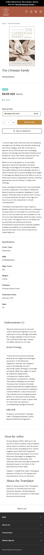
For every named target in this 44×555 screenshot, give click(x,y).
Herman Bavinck (8, 77)
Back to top (22, 509)
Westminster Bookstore (14, 550)
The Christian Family (14, 23)
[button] (36, 11)
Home (4, 23)
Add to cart (29, 122)
